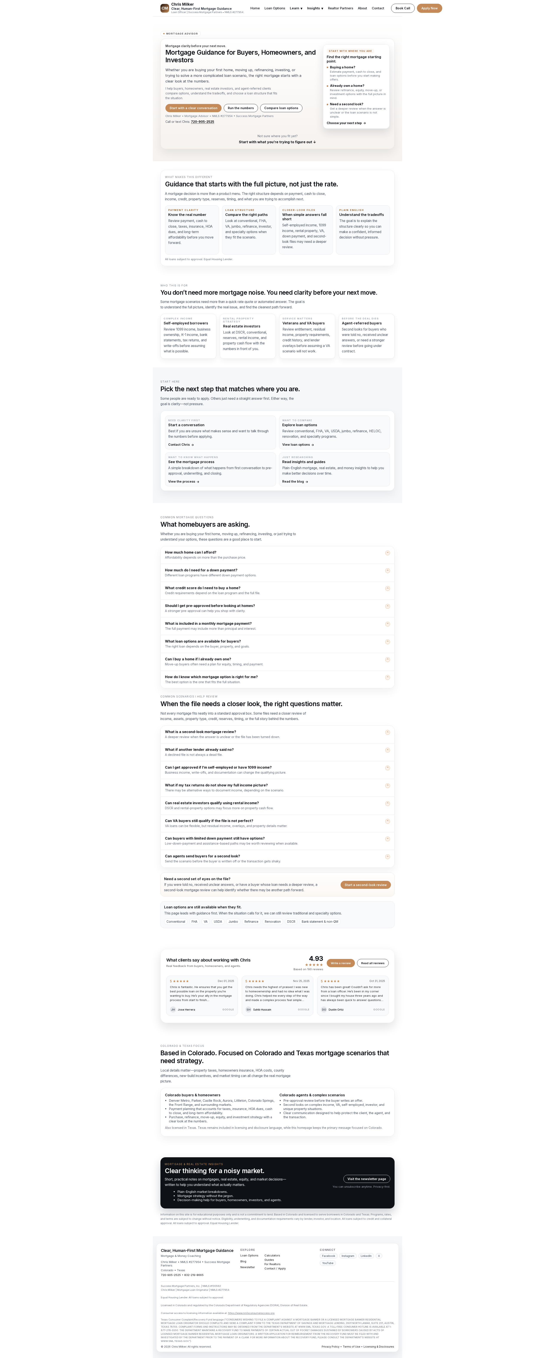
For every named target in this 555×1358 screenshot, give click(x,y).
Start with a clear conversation (193, 108)
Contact (378, 8)
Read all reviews (373, 963)
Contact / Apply (275, 1268)
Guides (269, 1259)
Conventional (175, 921)
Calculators (272, 1255)
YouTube (327, 1263)
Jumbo (233, 921)
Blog (243, 1261)
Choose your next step (346, 123)
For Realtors (272, 1264)
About (362, 8)
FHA (194, 921)
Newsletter (247, 1267)
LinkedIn (366, 1256)
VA (205, 921)
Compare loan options (281, 108)
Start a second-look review (366, 885)
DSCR (291, 921)
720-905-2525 (202, 121)
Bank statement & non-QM (320, 921)
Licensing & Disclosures (379, 1346)
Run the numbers (241, 108)
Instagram (348, 1256)
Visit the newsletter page (367, 1179)
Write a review (341, 963)
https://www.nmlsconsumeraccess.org (251, 1313)
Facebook (328, 1256)
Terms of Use (351, 1346)
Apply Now (429, 8)
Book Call (403, 8)
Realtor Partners (340, 8)
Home (255, 8)
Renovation (273, 921)
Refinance (251, 921)
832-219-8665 (194, 1275)
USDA (218, 921)
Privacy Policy (331, 1346)
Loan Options (274, 8)
